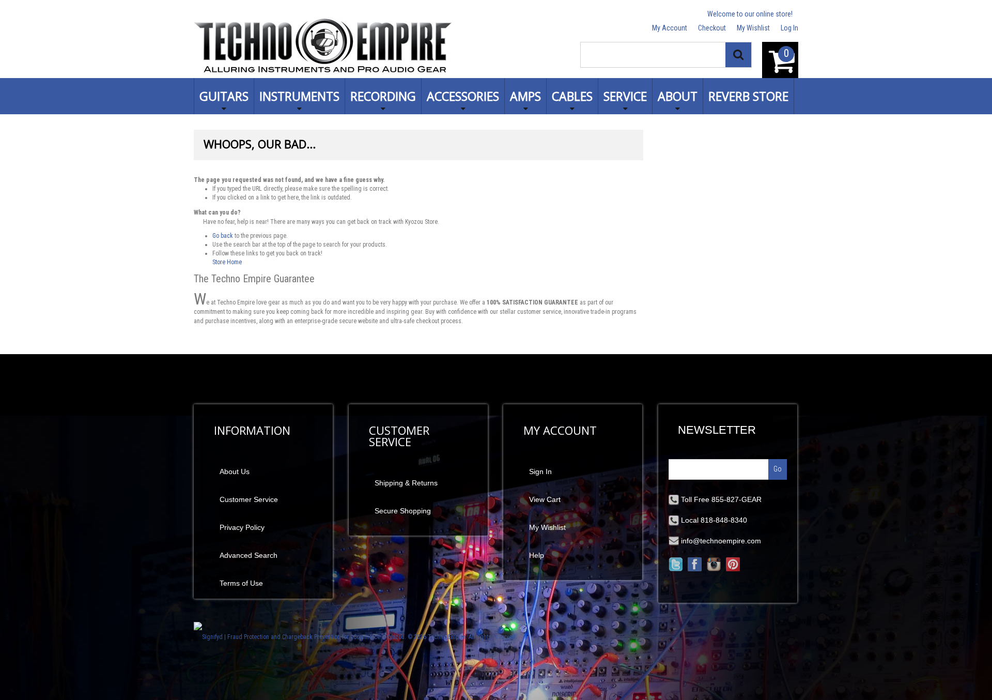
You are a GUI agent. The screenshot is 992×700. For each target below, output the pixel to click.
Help (536, 555)
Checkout (712, 28)
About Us (235, 471)
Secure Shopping (403, 511)
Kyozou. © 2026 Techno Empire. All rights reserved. (451, 637)
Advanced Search (248, 555)
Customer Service (249, 499)
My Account (669, 28)
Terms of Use (241, 583)
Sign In (540, 471)
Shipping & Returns (406, 483)
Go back (222, 235)
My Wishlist (753, 28)
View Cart (545, 499)
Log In (789, 28)
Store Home (227, 262)
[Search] (738, 54)
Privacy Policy (242, 527)
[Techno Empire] (323, 47)
